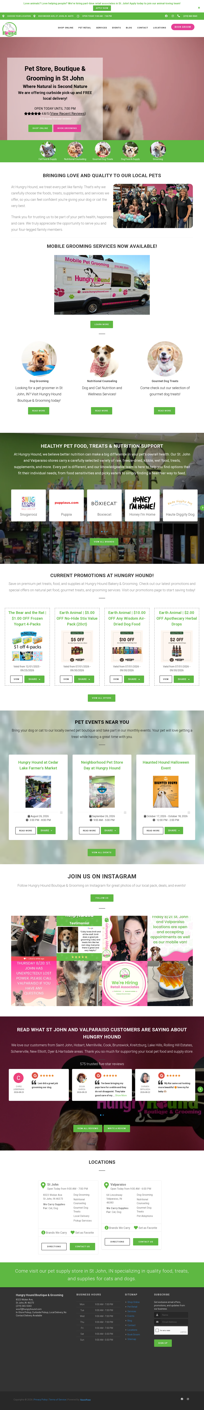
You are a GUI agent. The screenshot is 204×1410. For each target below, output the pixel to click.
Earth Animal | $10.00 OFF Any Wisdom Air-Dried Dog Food (127, 618)
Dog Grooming (81, 1194)
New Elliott (38, 1051)
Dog (55, 1208)
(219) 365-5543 (24, 1306)
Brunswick (121, 1045)
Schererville (20, 1051)
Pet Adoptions (145, 1216)
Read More (38, 411)
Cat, (51, 1208)
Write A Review (117, 1128)
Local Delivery (81, 1216)
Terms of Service (57, 1399)
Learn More (102, 324)
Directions (54, 1246)
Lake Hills (155, 1045)
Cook (107, 1045)
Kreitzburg (138, 1045)
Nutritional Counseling (75, 159)
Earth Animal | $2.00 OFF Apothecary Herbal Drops (177, 618)
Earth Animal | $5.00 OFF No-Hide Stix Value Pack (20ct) (77, 618)
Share (33, 679)
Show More (121, 1095)
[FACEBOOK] (166, 16)
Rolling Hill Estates (178, 1045)
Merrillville (94, 1045)
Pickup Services (82, 1220)
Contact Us (82, 1246)
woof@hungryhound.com (29, 1309)
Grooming (158, 159)
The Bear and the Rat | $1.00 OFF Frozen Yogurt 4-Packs (27, 618)
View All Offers (101, 698)
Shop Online (40, 128)
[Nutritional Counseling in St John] (75, 150)
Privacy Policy (40, 1399)
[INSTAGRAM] (173, 16)
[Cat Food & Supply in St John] (47, 150)
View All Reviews (87, 1128)
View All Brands (104, 542)
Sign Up (163, 1343)
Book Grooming (67, 128)
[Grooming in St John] (158, 150)
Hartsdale (65, 1051)
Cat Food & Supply (48, 159)
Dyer (51, 1051)
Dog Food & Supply (130, 159)
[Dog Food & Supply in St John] (130, 150)
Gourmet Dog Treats (103, 159)
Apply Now (102, 8)
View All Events (101, 852)
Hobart (79, 1045)
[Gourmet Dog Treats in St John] (103, 150)
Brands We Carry (56, 1232)
